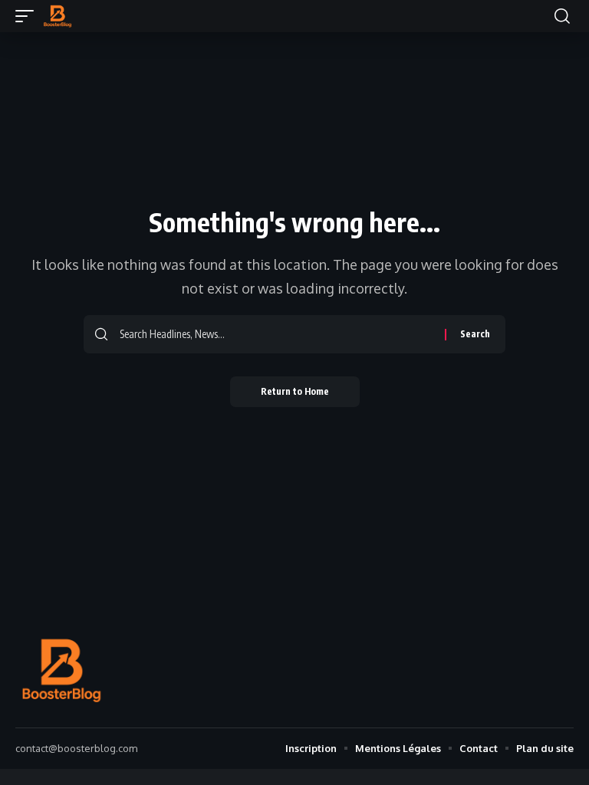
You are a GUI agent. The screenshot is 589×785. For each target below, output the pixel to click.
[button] (28, 16)
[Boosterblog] (57, 16)
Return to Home (295, 391)
